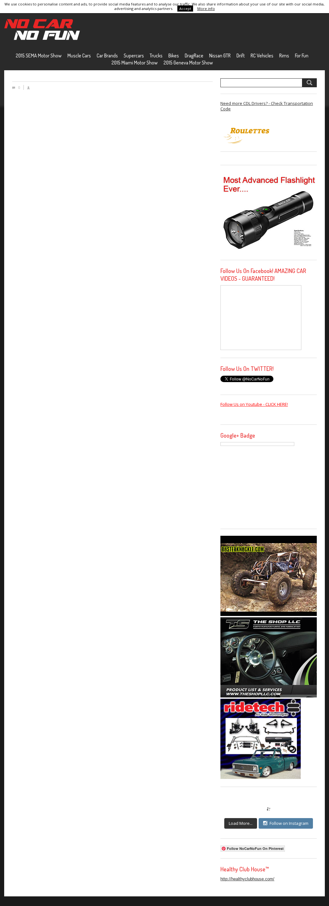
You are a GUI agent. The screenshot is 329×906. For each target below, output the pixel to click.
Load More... (241, 823)
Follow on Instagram (289, 823)
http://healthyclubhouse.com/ (247, 878)
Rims (284, 55)
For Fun (301, 55)
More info (206, 8)
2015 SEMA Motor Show (39, 55)
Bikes (173, 55)
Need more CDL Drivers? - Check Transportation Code (266, 106)
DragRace (194, 55)
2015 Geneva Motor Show (188, 62)
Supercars (134, 55)
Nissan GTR (220, 55)
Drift (240, 55)
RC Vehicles (262, 55)
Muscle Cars (79, 55)
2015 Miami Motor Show (134, 62)
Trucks (156, 55)
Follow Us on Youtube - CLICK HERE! (254, 404)
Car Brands (107, 55)
